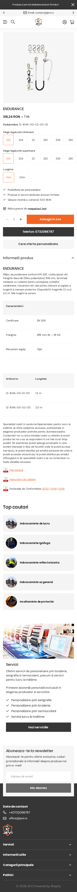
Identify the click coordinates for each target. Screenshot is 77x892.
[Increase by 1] (20, 219)
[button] (3, 12)
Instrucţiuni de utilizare (22, 479)
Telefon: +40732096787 (41, 12)
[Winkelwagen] (72, 22)
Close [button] (72, 4)
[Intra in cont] (65, 22)
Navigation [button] (5, 22)
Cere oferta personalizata (38, 244)
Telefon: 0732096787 (38, 232)
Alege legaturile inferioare (18, 132)
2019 (53, 488)
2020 (45, 488)
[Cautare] (13, 22)
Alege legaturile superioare (19, 150)
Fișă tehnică (16, 470)
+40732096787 (19, 812)
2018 (61, 488)
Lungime (8, 169)
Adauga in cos (50, 219)
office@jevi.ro (18, 818)
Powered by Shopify (47, 886)
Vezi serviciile (38, 727)
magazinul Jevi (37, 208)
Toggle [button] (73, 257)
